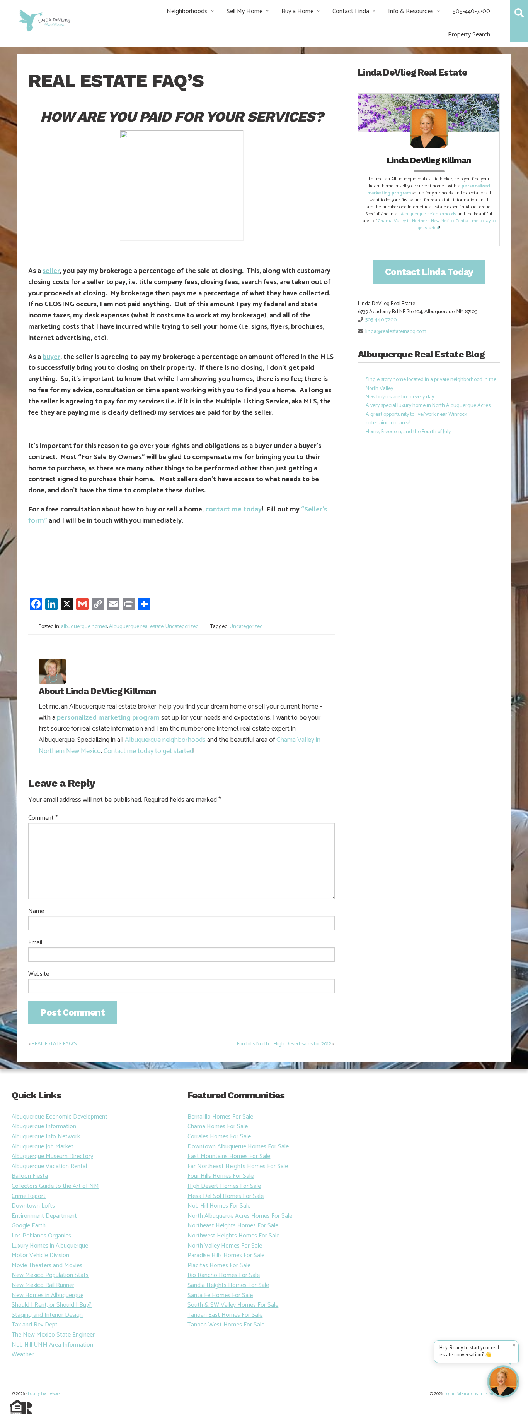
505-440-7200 (471, 11)
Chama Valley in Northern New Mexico (416, 221)
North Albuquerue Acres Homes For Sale (239, 1216)
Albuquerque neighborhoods (165, 740)
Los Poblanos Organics (41, 1235)
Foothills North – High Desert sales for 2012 (284, 1044)
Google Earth (29, 1225)
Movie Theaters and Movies (47, 1265)
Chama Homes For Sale (217, 1126)
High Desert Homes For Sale (224, 1186)
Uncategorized (182, 626)
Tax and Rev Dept (35, 1325)
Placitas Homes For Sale (218, 1265)
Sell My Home (244, 11)
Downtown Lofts (33, 1206)
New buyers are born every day (400, 397)
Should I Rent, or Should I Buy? (52, 1305)
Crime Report (29, 1196)
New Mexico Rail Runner (43, 1285)
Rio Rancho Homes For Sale (223, 1275)
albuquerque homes (84, 626)
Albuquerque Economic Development (59, 1117)
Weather (23, 1354)
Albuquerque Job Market (42, 1146)
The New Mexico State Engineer (53, 1335)
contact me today (233, 509)
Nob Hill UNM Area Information (52, 1345)
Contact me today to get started (148, 751)
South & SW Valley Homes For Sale (232, 1305)
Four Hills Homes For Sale (220, 1176)
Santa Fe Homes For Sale (220, 1295)
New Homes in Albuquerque (47, 1295)
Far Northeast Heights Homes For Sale (237, 1166)
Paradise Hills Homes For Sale (225, 1255)
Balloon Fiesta (30, 1176)
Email (35, 942)
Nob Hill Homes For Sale (218, 1206)
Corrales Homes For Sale (219, 1136)
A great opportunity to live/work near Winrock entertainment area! (416, 418)
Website (38, 974)
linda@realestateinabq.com (395, 331)
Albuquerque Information (44, 1126)
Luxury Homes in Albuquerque (50, 1246)
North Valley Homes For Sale (224, 1246)
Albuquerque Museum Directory (52, 1156)
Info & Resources (411, 11)
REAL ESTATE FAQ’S (54, 1044)
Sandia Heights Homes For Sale (228, 1285)
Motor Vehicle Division (40, 1255)
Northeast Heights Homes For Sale (232, 1225)
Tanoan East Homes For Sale (224, 1315)
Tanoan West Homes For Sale (225, 1325)
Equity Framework (44, 1393)
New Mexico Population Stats (50, 1275)
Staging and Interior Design (47, 1315)
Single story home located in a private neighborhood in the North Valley (431, 384)
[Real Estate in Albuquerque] (44, 19)
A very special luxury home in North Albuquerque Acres (428, 405)
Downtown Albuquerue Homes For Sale (238, 1146)
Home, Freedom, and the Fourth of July (408, 431)
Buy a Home (297, 11)
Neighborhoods (187, 11)
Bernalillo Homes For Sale (220, 1117)
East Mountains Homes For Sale (228, 1156)
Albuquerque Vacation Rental (49, 1166)
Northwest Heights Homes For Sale (233, 1235)
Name (36, 911)
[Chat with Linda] (503, 1381)
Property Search (469, 34)
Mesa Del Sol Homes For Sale (225, 1196)
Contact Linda (350, 11)
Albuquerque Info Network (46, 1136)
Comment (43, 818)
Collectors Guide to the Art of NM (55, 1186)
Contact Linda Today (429, 271)
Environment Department (44, 1216)
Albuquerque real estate (136, 626)
